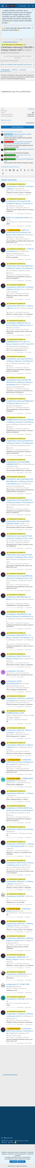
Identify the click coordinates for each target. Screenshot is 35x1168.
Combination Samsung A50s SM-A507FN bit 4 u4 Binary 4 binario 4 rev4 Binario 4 (19, 382)
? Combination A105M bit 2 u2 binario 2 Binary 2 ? (20, 186)
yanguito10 (11, 673)
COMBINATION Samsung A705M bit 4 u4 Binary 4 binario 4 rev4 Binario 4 (20, 422)
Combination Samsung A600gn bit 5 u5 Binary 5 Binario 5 (20, 402)
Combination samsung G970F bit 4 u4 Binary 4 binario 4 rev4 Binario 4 (19, 442)
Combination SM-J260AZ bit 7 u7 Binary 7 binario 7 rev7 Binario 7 (18, 636)
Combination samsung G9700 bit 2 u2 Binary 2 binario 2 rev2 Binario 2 (19, 360)
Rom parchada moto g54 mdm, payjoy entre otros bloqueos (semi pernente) (18, 142)
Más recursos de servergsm (11, 131)
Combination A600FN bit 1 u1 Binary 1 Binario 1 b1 (17, 958)
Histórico (15, 70)
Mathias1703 (11, 783)
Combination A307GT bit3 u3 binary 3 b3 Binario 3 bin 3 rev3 (20, 864)
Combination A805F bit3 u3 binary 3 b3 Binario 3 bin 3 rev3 (19, 1030)
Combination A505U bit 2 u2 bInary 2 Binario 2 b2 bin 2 (19, 288)
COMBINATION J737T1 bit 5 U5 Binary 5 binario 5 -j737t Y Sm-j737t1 (20, 342)
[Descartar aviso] (32, 10)
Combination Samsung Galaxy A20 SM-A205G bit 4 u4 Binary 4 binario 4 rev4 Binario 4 (19, 481)
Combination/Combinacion (22, 190)
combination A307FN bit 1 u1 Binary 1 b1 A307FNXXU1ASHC (20, 845)
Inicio (11, 1142)
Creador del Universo (21, 1166)
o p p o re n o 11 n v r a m (17, 155)
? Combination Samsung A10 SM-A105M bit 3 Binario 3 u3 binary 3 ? (19, 201)
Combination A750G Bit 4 (16, 999)
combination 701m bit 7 (15, 671)
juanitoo (10, 719)
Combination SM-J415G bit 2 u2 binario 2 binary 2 (18, 657)
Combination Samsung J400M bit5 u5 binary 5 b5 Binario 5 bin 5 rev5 (19, 577)
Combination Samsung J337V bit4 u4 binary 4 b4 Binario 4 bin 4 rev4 (19, 556)
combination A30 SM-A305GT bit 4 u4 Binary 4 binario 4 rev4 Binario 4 (19, 809)
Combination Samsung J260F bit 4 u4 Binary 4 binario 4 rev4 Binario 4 (19, 501)
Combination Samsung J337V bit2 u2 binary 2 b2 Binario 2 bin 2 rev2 (19, 537)
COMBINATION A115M (15, 713)
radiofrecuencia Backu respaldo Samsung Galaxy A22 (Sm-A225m (17, 135)
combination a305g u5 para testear (20, 829)
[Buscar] (33, 6)
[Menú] (2, 6)
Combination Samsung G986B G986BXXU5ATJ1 (17, 463)
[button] (2, 1138)
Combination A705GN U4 (16, 974)
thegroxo (10, 976)
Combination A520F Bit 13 (16, 896)
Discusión (23, 70)
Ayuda (5, 1142)
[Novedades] (29, 6)
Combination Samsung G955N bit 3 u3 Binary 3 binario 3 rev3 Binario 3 (19, 267)
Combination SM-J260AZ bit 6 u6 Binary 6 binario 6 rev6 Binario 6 (18, 615)
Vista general (5, 70)
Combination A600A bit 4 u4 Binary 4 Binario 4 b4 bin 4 (19, 939)
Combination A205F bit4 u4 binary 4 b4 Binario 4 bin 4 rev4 (19, 762)
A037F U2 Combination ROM (17, 217)
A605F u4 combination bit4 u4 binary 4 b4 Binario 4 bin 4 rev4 (18, 232)
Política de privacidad (22, 1141)
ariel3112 (10, 1003)
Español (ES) (9, 1138)
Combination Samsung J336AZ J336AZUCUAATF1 (18, 522)
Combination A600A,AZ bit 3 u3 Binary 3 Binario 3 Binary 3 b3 (18, 324)
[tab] (14, 39)
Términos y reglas (8, 1141)
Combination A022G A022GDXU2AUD (14, 682)
